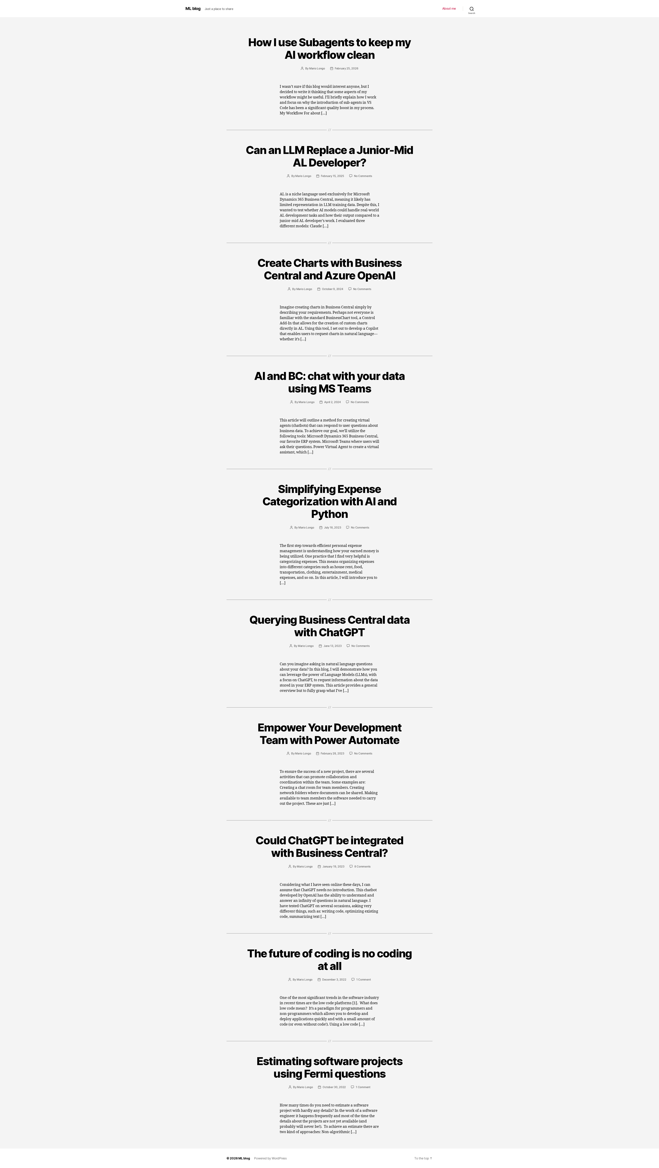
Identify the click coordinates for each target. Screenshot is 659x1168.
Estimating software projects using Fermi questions (330, 1067)
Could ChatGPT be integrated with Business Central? (329, 846)
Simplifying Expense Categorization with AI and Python (329, 501)
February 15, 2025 (332, 176)
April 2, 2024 (332, 402)
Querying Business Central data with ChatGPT (329, 626)
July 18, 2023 (332, 527)
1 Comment (363, 979)
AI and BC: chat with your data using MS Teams (329, 382)
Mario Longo (317, 68)
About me (449, 8)
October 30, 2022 (334, 1087)
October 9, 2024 (332, 289)
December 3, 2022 (334, 979)
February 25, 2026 (346, 68)
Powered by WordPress (270, 1158)
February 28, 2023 (332, 753)
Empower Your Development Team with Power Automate (329, 734)
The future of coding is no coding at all (329, 959)
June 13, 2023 (332, 646)
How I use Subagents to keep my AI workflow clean (329, 48)
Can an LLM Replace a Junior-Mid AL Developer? (329, 156)
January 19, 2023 (333, 866)
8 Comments (362, 866)
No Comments (363, 176)
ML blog (192, 9)
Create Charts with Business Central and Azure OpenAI (329, 269)
